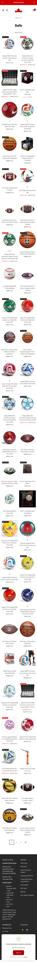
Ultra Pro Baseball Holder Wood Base (27, 512)
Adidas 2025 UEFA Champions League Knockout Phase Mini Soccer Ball (27, 59)
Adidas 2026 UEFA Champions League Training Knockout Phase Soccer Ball (27, 418)
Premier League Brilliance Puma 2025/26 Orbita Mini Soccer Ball (9, 739)
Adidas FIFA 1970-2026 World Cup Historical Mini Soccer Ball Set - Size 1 (9, 92)
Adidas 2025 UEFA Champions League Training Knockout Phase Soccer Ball (9, 256)
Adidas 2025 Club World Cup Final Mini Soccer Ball (27, 382)
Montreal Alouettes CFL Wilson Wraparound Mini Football (27, 288)
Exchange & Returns (27, 875)
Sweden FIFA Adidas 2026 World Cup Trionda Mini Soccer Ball (27, 577)
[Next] (25, 842)
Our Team (5, 931)
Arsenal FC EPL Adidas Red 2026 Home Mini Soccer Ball (27, 738)
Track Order (24, 863)
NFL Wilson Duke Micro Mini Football (9, 642)
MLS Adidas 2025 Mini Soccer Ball (9, 512)
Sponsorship (24, 885)
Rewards (23, 891)
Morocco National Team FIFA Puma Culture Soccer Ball (27, 545)
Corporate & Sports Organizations (26, 880)
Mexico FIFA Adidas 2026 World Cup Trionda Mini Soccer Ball (9, 320)
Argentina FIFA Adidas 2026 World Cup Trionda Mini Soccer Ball (9, 705)
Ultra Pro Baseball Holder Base (27, 91)
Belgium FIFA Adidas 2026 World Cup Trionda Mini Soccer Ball (9, 609)
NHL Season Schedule (27, 895)
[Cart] (34, 10)
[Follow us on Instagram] (27, 930)
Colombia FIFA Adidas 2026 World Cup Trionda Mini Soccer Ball (9, 543)
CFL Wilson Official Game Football (9, 189)
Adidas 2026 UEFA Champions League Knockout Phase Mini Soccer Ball (9, 419)
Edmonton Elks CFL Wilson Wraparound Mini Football (9, 482)
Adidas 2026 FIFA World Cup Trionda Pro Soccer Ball (9, 578)
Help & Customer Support (26, 871)
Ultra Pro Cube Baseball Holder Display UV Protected (27, 158)
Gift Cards (24, 888)
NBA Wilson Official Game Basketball (27, 642)
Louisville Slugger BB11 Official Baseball (9, 287)
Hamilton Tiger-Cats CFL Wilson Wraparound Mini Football (27, 830)
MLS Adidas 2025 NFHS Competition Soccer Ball (9, 770)
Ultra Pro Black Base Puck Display (27, 482)
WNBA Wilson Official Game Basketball (9, 672)
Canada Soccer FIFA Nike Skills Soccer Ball (9, 125)
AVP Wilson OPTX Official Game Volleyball (9, 799)
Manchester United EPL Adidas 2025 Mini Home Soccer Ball (9, 452)
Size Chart (24, 866)
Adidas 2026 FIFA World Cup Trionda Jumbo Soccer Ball (27, 673)
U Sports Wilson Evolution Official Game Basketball (27, 253)
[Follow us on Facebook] (23, 930)
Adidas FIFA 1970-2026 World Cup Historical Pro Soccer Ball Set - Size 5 (27, 705)
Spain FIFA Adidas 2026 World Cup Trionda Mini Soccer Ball (27, 320)
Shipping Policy (7, 928)
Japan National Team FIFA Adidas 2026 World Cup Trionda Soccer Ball (27, 612)
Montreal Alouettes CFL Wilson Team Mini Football (9, 221)
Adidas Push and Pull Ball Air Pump (27, 770)
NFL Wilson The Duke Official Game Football (27, 451)
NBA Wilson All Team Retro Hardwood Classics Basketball (9, 352)
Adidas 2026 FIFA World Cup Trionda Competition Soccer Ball (27, 126)
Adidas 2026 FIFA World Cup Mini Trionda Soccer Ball (9, 58)
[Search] (7, 10)
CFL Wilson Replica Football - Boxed (27, 799)
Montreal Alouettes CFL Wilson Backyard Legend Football (27, 222)
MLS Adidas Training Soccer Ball (27, 191)
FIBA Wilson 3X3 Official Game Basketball (9, 829)
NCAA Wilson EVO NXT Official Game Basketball (9, 157)
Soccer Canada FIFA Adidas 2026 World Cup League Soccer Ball (9, 386)
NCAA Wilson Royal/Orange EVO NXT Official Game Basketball (27, 352)
